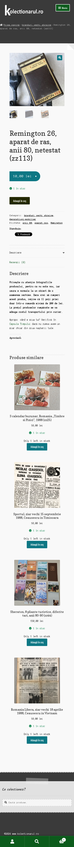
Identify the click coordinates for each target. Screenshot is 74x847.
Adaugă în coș (19, 201)
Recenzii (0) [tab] (17, 262)
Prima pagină (12, 25)
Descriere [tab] (15, 252)
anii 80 (27, 223)
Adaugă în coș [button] (37, 447)
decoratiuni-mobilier (22, 219)
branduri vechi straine (36, 25)
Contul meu (12, 841)
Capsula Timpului (20, 324)
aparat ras (41, 223)
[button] (59, 57)
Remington (57, 223)
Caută (37, 841)
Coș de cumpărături (56, 839)
